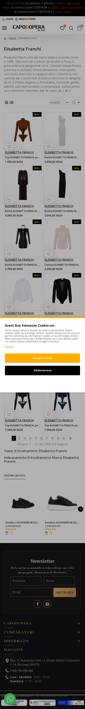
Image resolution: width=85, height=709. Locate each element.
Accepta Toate (42, 358)
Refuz (42, 383)
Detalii (9, 346)
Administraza (43, 370)
